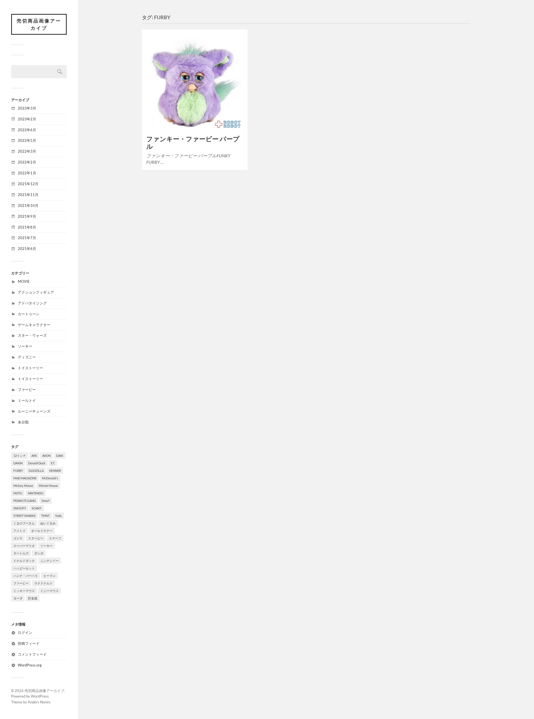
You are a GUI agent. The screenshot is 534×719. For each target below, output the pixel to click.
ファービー (27, 389)
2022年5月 (27, 140)
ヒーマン (49, 575)
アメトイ (19, 530)
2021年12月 (28, 184)
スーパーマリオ (24, 545)
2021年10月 (28, 205)
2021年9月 (27, 216)
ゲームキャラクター (34, 325)
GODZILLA (36, 470)
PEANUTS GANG (24, 500)
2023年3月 (27, 108)
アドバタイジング (32, 303)
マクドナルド (43, 583)
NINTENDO (35, 493)
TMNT (45, 515)
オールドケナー (42, 530)
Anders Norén (39, 702)
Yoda (58, 515)
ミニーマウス (49, 590)
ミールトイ (27, 400)
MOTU (17, 493)
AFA (34, 455)
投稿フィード (28, 643)
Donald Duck (36, 463)
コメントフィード (32, 654)
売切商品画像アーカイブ (39, 24)
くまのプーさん (24, 523)
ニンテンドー (49, 560)
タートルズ (21, 553)
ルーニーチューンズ (34, 411)
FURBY (18, 470)
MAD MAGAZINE (24, 478)
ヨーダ (18, 598)
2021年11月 (28, 194)
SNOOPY (19, 508)
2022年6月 (27, 130)
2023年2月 (27, 119)
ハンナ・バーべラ (25, 575)
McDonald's (50, 478)
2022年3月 (27, 151)
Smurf (45, 500)
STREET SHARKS (24, 515)
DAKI (59, 455)
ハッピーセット (24, 568)
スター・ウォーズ (32, 335)
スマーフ (55, 538)
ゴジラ (18, 538)
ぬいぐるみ (48, 523)
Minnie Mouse (48, 485)
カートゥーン (28, 314)
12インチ (19, 455)
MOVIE (24, 281)
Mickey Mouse (23, 485)
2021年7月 (27, 237)
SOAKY (37, 508)
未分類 (23, 422)
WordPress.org (30, 665)
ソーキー (25, 346)
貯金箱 (32, 598)
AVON (46, 455)
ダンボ (38, 553)
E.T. (53, 463)
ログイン (25, 632)
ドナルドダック (24, 560)
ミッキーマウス (24, 590)
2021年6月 (27, 248)
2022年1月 (27, 173)
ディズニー (27, 357)
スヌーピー (35, 538)
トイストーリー (30, 368)
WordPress (40, 696)
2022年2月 (27, 162)
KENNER (55, 470)
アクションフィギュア (36, 292)
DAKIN (18, 463)
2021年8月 (27, 227)
